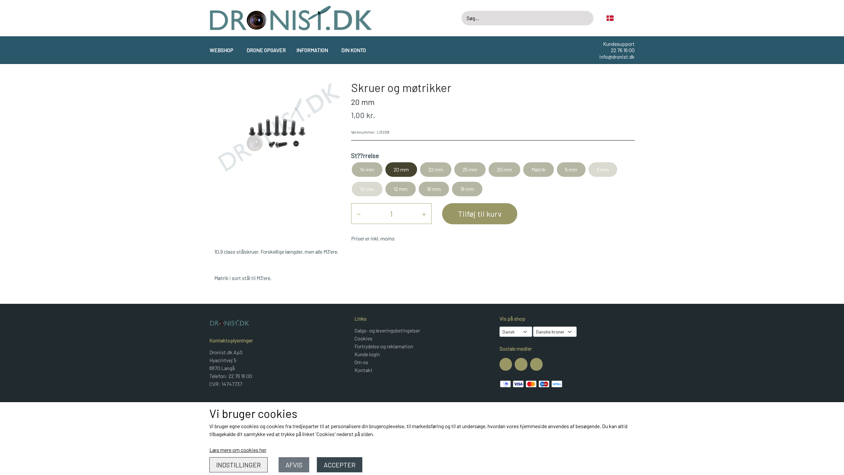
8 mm (603, 169)
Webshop (221, 50)
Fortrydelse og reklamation (383, 346)
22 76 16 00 (623, 50)
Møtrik (538, 169)
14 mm (367, 169)
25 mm (470, 169)
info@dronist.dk (617, 56)
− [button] (359, 213)
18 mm (467, 189)
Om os (361, 362)
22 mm (435, 169)
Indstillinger (238, 465)
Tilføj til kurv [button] (479, 213)
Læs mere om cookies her (237, 450)
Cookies (363, 338)
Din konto (353, 50)
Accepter (339, 465)
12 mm (400, 189)
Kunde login (367, 354)
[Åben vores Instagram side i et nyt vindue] (521, 364)
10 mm (367, 189)
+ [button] (424, 213)
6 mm (571, 169)
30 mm (504, 169)
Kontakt (363, 370)
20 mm (401, 169)
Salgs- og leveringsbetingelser (387, 330)
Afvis (294, 465)
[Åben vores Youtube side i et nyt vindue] (536, 364)
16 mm (434, 189)
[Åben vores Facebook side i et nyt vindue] (505, 364)
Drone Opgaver (266, 50)
